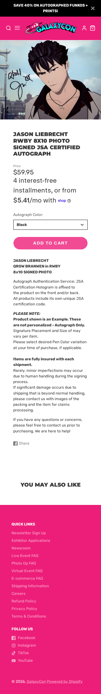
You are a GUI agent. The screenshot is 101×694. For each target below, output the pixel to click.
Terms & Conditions (29, 616)
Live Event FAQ (25, 556)
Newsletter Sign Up (29, 533)
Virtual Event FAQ (27, 571)
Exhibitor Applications (31, 540)
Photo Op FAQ (24, 563)
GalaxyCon (36, 681)
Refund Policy (24, 601)
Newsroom (21, 548)
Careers (18, 593)
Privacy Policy (24, 609)
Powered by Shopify (65, 681)
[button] (49, 114)
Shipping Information (30, 586)
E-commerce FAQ (27, 578)
